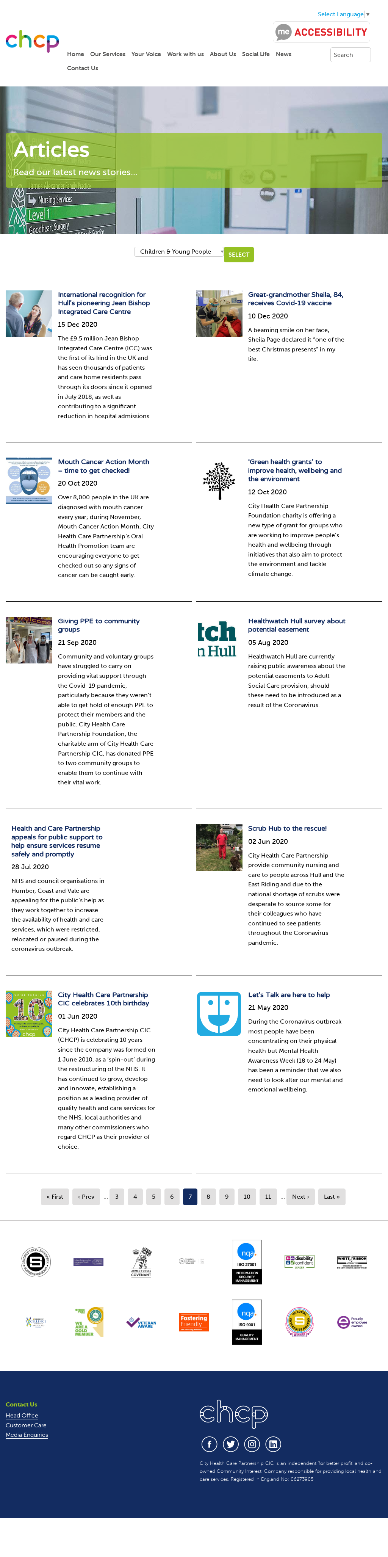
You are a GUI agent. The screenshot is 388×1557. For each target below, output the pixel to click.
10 (247, 1196)
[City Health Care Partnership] (32, 40)
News (283, 54)
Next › (300, 1196)
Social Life (256, 54)
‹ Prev (86, 1196)
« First (55, 1196)
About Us (223, 54)
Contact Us (82, 68)
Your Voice (146, 54)
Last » (332, 1196)
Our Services (107, 54)
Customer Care (26, 1425)
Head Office (22, 1415)
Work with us (185, 54)
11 (268, 1196)
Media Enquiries (27, 1434)
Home (75, 54)
